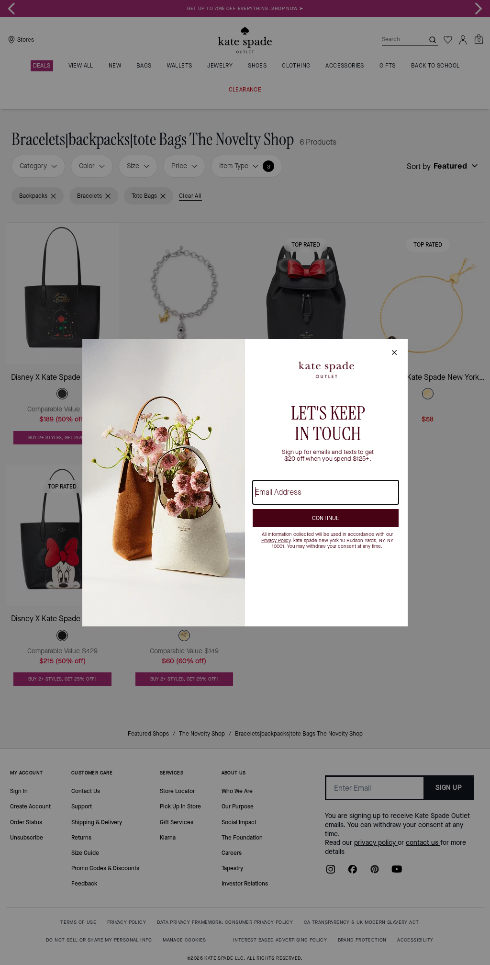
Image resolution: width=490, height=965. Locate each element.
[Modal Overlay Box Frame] (245, 482)
